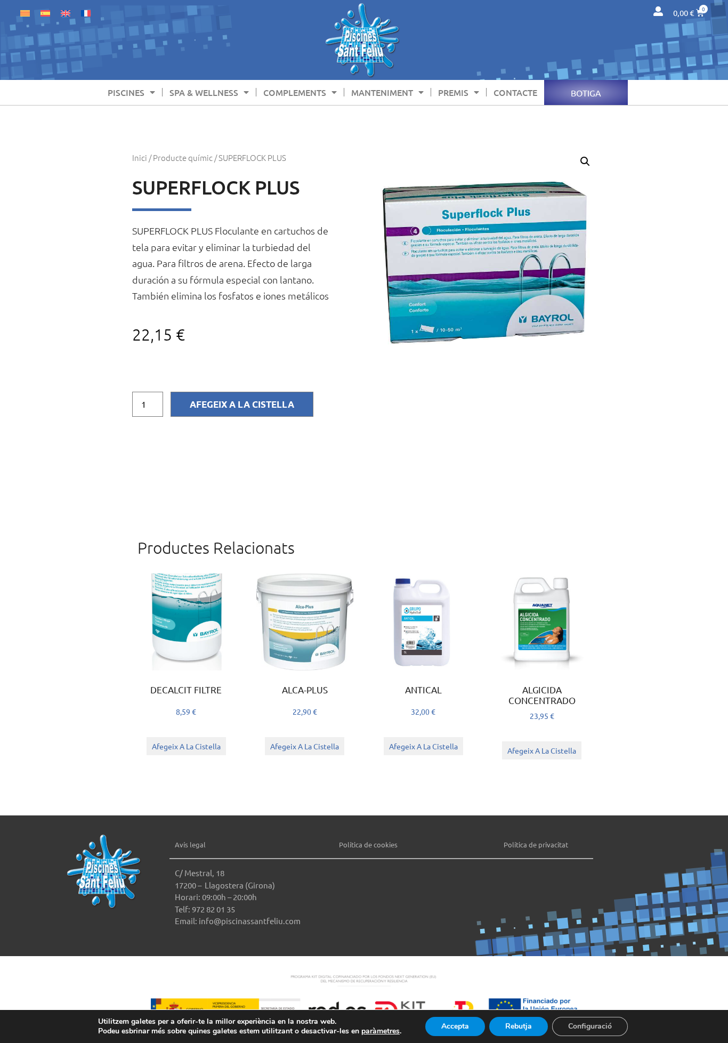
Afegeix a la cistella (242, 404)
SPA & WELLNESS (203, 92)
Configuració (590, 1026)
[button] (585, 161)
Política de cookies (368, 844)
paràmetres (380, 1031)
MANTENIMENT (382, 92)
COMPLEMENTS (294, 92)
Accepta (455, 1026)
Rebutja (518, 1026)
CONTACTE (515, 92)
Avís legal (190, 844)
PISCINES (126, 92)
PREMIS (453, 92)
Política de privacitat (536, 844)
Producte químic (183, 157)
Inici (139, 157)
